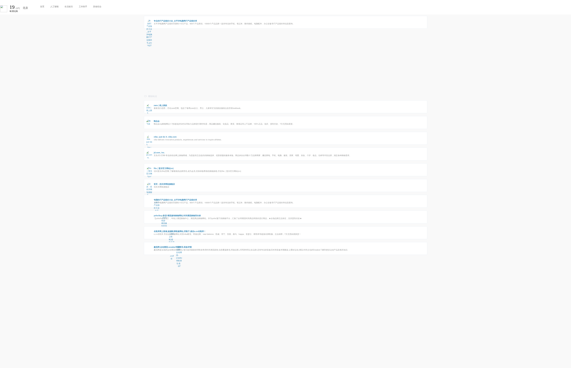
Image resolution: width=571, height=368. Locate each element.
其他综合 (97, 6)
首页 (42, 6)
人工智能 (54, 6)
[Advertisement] (233, 73)
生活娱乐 (69, 6)
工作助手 (83, 6)
